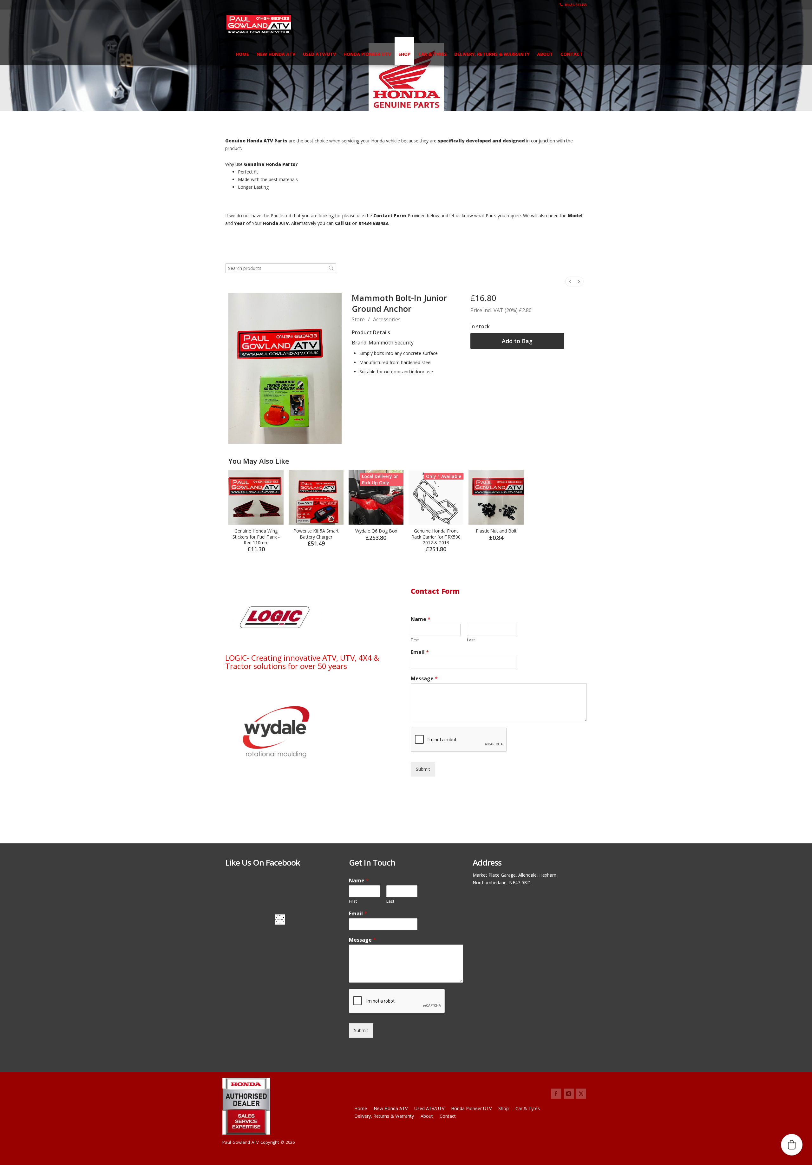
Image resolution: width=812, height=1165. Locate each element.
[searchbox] (280, 268)
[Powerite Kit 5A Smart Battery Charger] (316, 497)
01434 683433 (575, 5)
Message (424, 678)
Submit (423, 769)
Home (242, 54)
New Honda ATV (276, 54)
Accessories (387, 319)
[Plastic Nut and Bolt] (495, 497)
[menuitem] (570, 281)
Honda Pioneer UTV (367, 54)
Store (358, 319)
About (545, 54)
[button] (791, 1144)
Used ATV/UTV (319, 54)
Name (420, 619)
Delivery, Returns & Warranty (491, 54)
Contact (571, 54)
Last (471, 640)
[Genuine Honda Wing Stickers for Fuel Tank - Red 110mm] (255, 497)
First (415, 640)
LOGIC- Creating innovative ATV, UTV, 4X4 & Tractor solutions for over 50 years (302, 661)
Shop (404, 54)
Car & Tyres (432, 54)
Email (420, 652)
